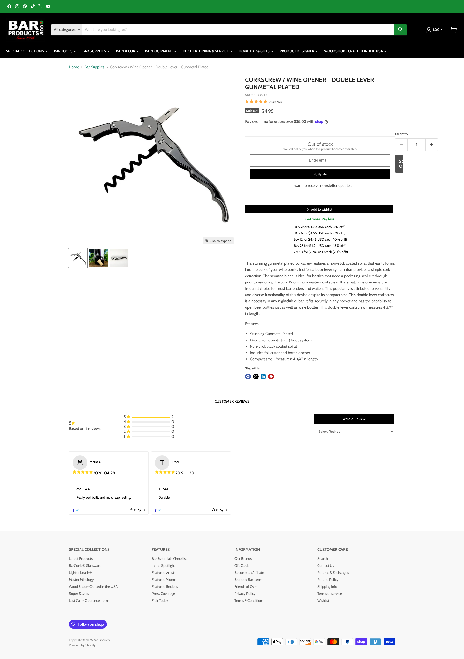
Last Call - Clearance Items (89, 600)
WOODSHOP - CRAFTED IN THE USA (354, 51)
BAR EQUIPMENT (159, 51)
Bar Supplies (94, 67)
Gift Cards (241, 565)
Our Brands (243, 558)
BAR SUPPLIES (94, 51)
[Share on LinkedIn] (263, 376)
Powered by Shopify (82, 645)
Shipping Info (327, 586)
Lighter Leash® (80, 572)
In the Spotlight (163, 565)
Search (322, 558)
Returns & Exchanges (333, 572)
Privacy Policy (245, 593)
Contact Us (325, 565)
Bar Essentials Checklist (169, 558)
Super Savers (79, 593)
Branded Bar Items (248, 579)
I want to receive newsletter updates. (322, 185)
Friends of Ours (245, 586)
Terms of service (329, 593)
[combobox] (238, 29)
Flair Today (160, 600)
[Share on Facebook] (248, 376)
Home (74, 67)
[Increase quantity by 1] (432, 144)
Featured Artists (163, 572)
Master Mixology (81, 579)
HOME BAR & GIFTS (254, 51)
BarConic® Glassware (85, 565)
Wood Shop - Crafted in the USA (93, 586)
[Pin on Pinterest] (271, 376)
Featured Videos (164, 579)
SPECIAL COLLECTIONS (25, 51)
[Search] (400, 29)
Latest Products (81, 558)
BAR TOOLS (63, 51)
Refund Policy (328, 579)
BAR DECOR (126, 51)
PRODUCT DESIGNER (297, 51)
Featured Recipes (165, 586)
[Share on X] (256, 376)
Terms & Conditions (248, 600)
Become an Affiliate (249, 572)
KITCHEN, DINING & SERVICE (206, 51)
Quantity (401, 134)
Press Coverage (163, 593)
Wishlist (323, 600)
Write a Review (353, 419)
